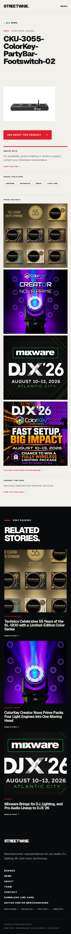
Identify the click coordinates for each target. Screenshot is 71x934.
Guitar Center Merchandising (26, 902)
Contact (10, 892)
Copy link (52, 183)
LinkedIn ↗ (58, 909)
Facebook (25, 183)
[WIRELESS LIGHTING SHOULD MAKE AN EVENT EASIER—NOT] (35, 434)
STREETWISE (16, 6)
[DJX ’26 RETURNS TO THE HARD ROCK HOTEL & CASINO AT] (35, 368)
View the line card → (14, 492)
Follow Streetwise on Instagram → (23, 470)
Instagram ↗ (11, 909)
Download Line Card (19, 897)
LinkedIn (10, 183)
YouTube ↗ (43, 909)
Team (8, 886)
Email (39, 183)
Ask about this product (27, 135)
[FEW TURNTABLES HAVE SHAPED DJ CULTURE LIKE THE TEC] (35, 236)
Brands (9, 870)
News (8, 876)
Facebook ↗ (28, 909)
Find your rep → (12, 167)
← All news (10, 23)
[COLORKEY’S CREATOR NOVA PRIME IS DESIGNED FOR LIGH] (35, 302)
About (9, 881)
